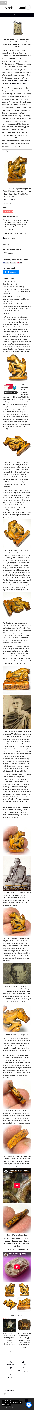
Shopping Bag (23, 1371)
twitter (6, 1407)
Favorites (11, 1371)
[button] (9, 253)
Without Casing (10, 238)
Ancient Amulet (17, 8)
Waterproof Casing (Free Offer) (15, 233)
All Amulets (12, 199)
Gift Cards (11, 1377)
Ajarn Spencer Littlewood (17, 80)
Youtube (9, 1407)
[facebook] (3, 1407)
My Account (11, 1364)
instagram (12, 1407)
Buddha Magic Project (18, 83)
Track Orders (23, 1364)
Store (4, 199)
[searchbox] (17, 150)
